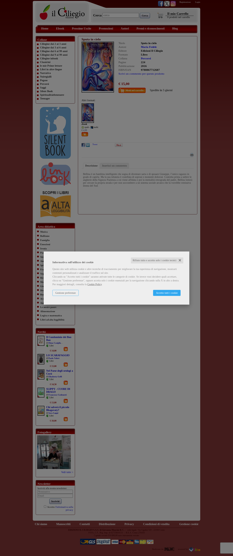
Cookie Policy (94, 284)
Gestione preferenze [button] (65, 293)
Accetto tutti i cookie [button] (167, 293)
